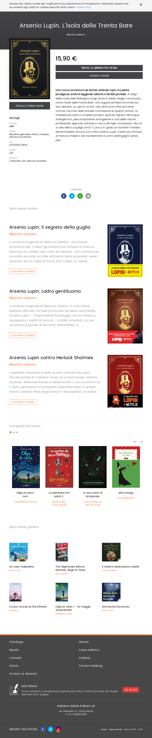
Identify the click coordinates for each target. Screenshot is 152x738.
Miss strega (126, 493)
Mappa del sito (115, 729)
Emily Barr (14, 610)
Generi (84, 641)
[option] (26, 475)
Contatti (15, 657)
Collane (84, 657)
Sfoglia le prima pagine (30, 106)
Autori (13, 665)
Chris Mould (59, 505)
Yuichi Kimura (92, 502)
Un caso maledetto (21, 567)
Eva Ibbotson (126, 498)
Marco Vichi (14, 570)
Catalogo (16, 641)
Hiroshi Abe (92, 505)
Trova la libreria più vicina (99, 68)
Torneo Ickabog (91, 665)
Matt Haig (58, 502)
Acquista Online (99, 76)
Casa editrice (89, 649)
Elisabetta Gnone (26, 502)
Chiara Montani (109, 570)
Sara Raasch (62, 574)
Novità (14, 649)
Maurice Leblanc (76, 34)
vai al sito (131, 690)
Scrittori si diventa (23, 673)
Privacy (104, 729)
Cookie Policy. (84, 7)
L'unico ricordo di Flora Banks (28, 607)
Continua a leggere (22, 271)
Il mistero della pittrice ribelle (120, 567)
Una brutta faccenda (115, 607)
